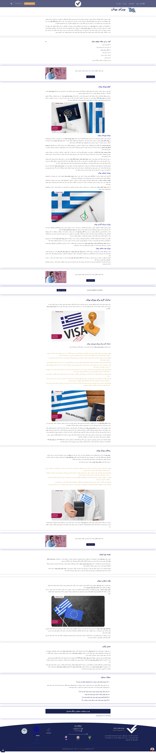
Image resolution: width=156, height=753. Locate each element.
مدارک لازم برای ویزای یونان (103, 47)
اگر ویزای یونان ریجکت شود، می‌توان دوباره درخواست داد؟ (95, 700)
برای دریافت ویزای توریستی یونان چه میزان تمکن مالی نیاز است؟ (93, 691)
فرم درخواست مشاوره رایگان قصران (101, 60)
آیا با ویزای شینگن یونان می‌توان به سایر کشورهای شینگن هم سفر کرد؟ (92, 681)
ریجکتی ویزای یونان (105, 49)
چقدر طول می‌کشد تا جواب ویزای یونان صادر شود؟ (96, 694)
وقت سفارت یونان (105, 55)
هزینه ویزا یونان (106, 52)
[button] (11, 3)
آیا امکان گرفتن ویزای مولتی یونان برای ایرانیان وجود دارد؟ (95, 697)
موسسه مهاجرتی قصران (119, 728)
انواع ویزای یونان (106, 44)
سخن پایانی (107, 57)
